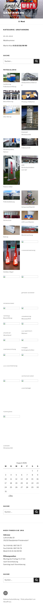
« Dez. (10, 496)
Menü (23, 21)
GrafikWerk (13, 12)
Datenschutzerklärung (11, 599)
